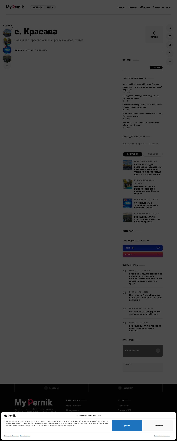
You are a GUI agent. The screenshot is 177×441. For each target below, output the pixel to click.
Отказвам (158, 426)
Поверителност (25, 436)
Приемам (127, 426)
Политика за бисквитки (11, 436)
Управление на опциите (162, 436)
